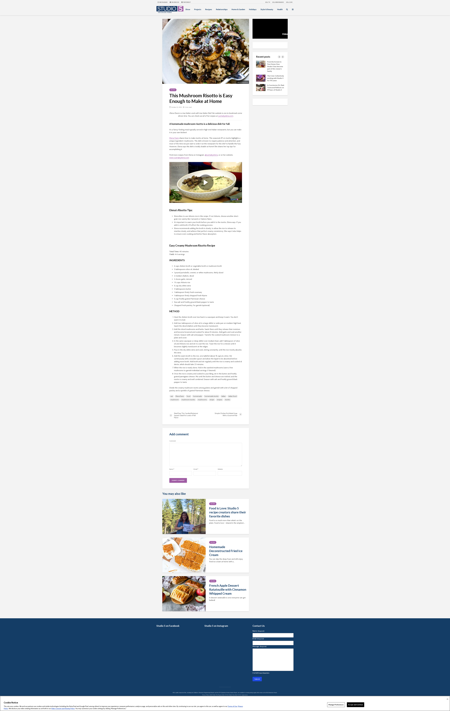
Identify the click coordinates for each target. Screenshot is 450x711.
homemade (197, 396)
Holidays (253, 9)
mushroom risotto (188, 400)
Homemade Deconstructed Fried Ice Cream (225, 551)
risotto (227, 400)
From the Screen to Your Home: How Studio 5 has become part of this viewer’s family (275, 66)
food (188, 396)
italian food (232, 396)
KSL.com (289, 2)
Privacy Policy (205, 695)
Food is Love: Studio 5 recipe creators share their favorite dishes (227, 512)
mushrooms (202, 400)
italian (223, 396)
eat (172, 396)
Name (171, 469)
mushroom (175, 400)
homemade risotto (212, 396)
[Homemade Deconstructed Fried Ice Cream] (184, 555)
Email (196, 469)
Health (280, 9)
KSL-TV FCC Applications (241, 695)
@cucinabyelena (211, 155)
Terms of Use (232, 706)
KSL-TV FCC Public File (228, 695)
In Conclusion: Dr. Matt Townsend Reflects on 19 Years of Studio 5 (275, 87)
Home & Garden (238, 9)
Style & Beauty (267, 9)
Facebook (175, 2)
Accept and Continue (355, 705)
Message (259, 646)
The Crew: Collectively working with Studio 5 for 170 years (275, 78)
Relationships (222, 9)
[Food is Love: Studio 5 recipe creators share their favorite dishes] (184, 516)
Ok (447, 699)
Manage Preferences (335, 705)
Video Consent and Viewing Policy (63, 708)
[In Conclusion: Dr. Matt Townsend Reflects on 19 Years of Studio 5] (260, 87)
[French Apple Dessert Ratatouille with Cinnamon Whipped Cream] (184, 593)
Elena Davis (174, 138)
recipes (219, 400)
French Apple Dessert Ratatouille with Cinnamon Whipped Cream (227, 589)
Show (187, 9)
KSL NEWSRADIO (278, 2)
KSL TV (267, 2)
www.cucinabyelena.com (179, 158)
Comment (172, 441)
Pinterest (187, 2)
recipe (212, 400)
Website (220, 469)
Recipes (208, 9)
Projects (197, 9)
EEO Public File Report (215, 695)
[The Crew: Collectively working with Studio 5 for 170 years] (260, 78)
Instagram (163, 2)
